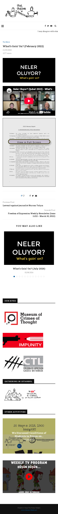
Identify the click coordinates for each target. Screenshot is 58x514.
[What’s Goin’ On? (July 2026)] (29, 248)
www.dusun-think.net (29, 510)
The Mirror (6, 42)
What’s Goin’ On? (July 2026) (29, 268)
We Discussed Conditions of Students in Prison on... (29, 434)
